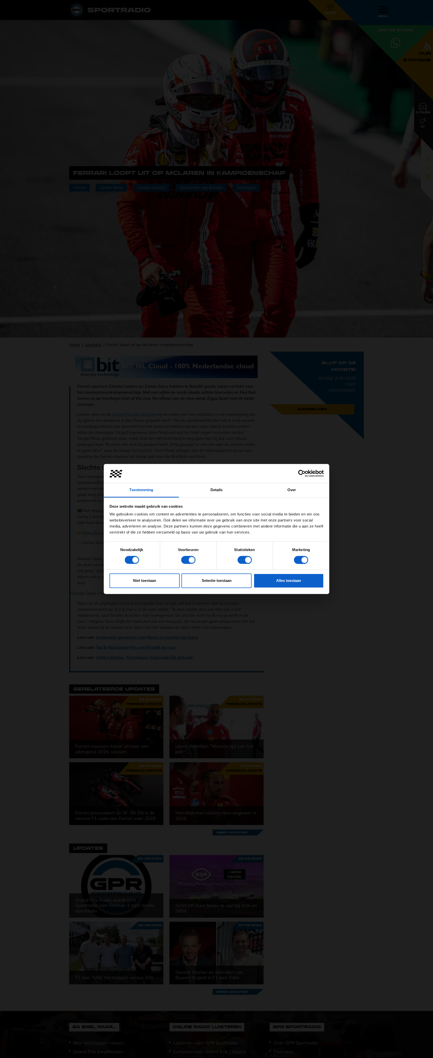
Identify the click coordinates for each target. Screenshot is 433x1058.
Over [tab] (291, 490)
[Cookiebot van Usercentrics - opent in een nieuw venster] (302, 473)
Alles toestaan (288, 581)
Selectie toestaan (217, 581)
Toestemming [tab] (141, 490)
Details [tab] (216, 490)
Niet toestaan (144, 581)
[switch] (188, 560)
